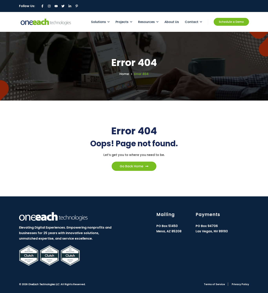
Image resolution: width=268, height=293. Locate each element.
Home (124, 74)
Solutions (98, 22)
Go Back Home (131, 166)
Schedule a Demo (231, 22)
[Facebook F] (42, 6)
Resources (146, 22)
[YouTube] (56, 6)
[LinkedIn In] (69, 6)
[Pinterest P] (76, 6)
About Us (171, 22)
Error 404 (141, 74)
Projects (122, 22)
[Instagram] (49, 6)
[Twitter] (63, 6)
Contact (191, 22)
